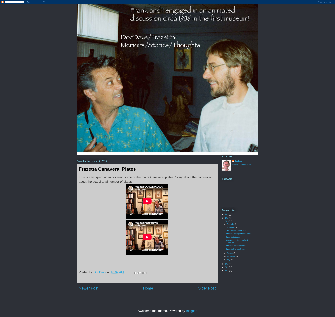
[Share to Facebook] (142, 273)
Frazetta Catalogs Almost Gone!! (238, 234)
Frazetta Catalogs (233, 237)
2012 (227, 267)
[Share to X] (140, 273)
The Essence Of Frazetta (235, 230)
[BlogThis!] (137, 273)
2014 (227, 264)
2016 (227, 218)
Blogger (191, 311)
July (229, 260)
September (231, 256)
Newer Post (88, 288)
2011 (227, 271)
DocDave (238, 161)
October (230, 253)
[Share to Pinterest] (145, 273)
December (231, 224)
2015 (227, 221)
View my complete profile (241, 164)
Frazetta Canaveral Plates (236, 246)
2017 (227, 215)
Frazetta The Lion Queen (235, 249)
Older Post (207, 288)
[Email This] (135, 273)
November (231, 227)
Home (148, 288)
